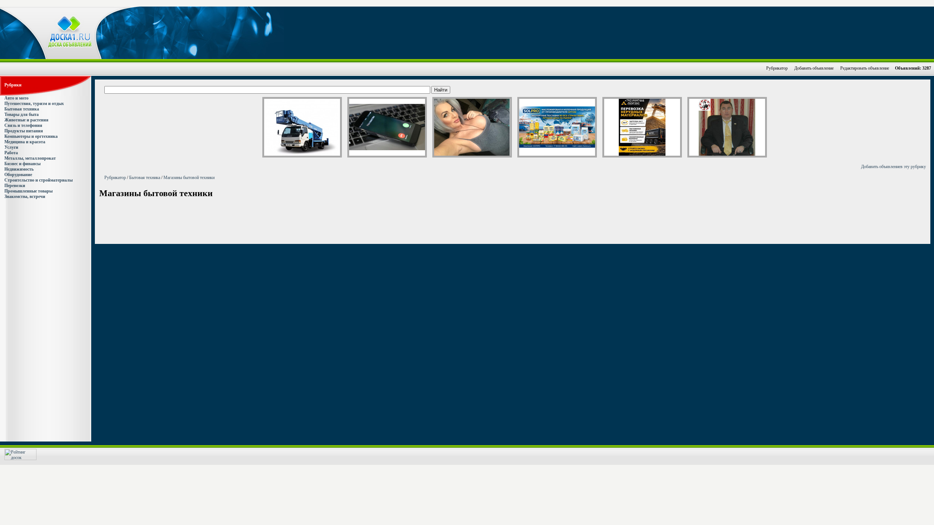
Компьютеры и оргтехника (31, 136)
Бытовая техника (21, 109)
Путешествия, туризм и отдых (34, 103)
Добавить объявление (814, 68)
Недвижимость (19, 169)
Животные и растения (26, 119)
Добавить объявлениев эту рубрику (893, 166)
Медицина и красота (24, 141)
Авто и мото (16, 98)
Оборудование (18, 174)
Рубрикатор (777, 68)
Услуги (11, 147)
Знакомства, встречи (24, 196)
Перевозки (14, 185)
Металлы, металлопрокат (30, 158)
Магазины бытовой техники (189, 177)
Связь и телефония (23, 125)
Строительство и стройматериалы (38, 180)
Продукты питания (23, 130)
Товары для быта (21, 114)
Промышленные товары (28, 191)
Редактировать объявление (864, 68)
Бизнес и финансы (22, 163)
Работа (11, 152)
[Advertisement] (531, 32)
